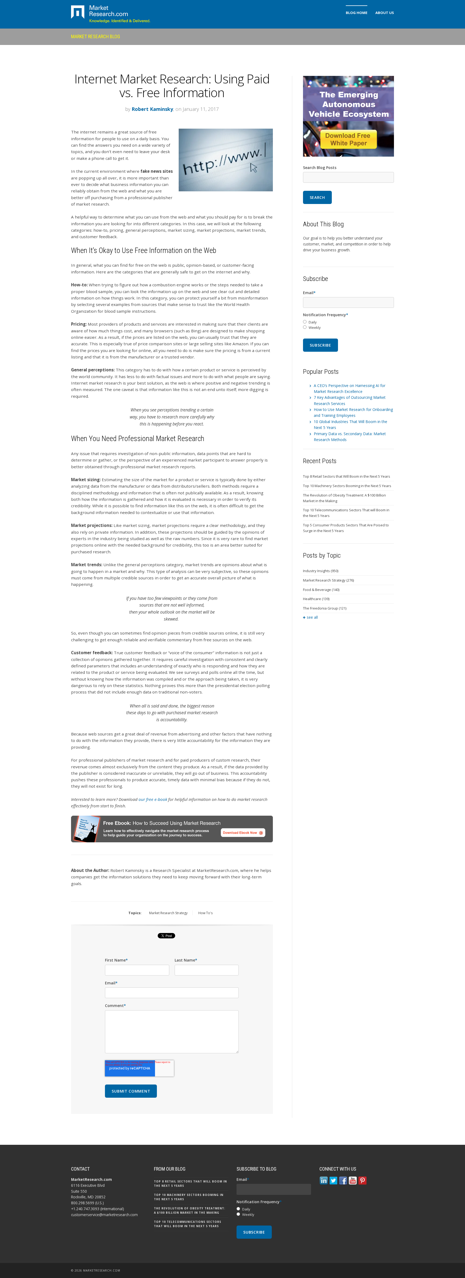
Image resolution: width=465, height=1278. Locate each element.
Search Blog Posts (319, 167)
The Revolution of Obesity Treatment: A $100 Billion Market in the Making (344, 498)
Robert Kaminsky (152, 109)
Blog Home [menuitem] (356, 12)
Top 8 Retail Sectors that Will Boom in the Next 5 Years (346, 476)
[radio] (348, 322)
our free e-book (153, 799)
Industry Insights (320, 570)
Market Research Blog (95, 36)
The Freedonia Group (324, 608)
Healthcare (316, 598)
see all (312, 617)
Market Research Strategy (168, 913)
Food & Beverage (321, 589)
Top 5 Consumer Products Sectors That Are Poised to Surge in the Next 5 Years (346, 528)
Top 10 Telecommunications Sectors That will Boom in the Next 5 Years (346, 513)
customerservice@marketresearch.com (104, 1214)
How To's (205, 913)
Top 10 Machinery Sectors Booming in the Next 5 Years (347, 485)
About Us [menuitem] (384, 12)
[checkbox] (348, 325)
